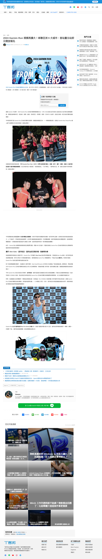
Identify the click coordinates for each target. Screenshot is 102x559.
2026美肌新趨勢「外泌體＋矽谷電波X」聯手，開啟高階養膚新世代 (16, 523)
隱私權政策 (70, 1)
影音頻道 (56, 414)
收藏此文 (27, 44)
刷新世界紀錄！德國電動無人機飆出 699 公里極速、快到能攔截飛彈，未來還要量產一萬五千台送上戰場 (88, 42)
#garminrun (21, 385)
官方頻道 (46, 414)
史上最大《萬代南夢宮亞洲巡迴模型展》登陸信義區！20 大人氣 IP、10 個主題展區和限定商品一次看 (16, 458)
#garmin (6, 385)
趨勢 (8, 35)
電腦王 (72, 552)
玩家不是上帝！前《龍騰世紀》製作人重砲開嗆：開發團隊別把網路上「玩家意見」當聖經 (88, 66)
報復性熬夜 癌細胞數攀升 (12, 373)
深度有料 (61, 12)
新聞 (5, 12)
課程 (48, 12)
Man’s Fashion (75, 547)
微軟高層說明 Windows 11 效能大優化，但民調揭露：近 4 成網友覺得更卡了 (51, 455)
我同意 (95, 1)
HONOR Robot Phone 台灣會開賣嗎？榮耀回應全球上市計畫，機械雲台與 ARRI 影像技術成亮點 (39, 474)
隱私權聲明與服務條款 (62, 544)
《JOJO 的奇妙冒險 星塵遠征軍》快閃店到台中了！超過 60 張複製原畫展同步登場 (16, 507)
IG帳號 (65, 414)
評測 (26, 12)
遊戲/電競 (20, 12)
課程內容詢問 (89, 547)
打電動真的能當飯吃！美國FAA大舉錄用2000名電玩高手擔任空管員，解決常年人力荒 (88, 46)
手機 (15, 12)
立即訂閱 (62, 105)
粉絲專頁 (27, 414)
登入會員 (18, 532)
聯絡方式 (44, 549)
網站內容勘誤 (89, 544)
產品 (10, 12)
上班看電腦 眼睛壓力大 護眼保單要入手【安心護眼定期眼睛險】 (16, 474)
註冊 (97, 7)
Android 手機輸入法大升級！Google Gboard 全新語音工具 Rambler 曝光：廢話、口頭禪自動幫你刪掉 (88, 85)
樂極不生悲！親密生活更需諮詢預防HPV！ (17, 376)
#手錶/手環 (13, 385)
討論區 (43, 12)
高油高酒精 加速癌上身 (62, 524)
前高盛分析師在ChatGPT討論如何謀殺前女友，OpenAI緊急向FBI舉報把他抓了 (28, 378)
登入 (93, 7)
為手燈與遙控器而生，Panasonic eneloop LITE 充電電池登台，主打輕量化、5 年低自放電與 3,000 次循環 (88, 71)
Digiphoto (73, 549)
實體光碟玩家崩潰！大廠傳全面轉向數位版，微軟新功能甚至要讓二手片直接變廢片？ (88, 80)
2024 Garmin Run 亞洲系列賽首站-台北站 (17, 87)
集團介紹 (44, 544)
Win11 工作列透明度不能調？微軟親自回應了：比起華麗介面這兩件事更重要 (51, 504)
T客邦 (72, 544)
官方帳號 (37, 414)
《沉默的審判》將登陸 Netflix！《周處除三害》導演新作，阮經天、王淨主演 (28, 371)
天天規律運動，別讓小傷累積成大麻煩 (62, 474)
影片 (33, 12)
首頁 (4, 35)
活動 (37, 12)
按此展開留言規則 (21, 534)
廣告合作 (44, 547)
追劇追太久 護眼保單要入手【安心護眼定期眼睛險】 (16, 490)
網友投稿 (87, 552)
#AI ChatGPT (54, 12)
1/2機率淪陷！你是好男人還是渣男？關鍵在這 (16, 441)
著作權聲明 (59, 547)
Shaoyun (8, 44)
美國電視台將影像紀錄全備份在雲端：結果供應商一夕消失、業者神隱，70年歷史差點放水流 (32, 381)
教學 (30, 12)
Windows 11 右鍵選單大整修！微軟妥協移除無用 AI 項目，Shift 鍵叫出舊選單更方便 (39, 523)
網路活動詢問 (89, 549)
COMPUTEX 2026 (71, 12)
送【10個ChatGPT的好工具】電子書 (37, 405)
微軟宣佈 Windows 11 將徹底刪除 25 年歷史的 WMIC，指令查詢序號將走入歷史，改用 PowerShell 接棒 (88, 56)
